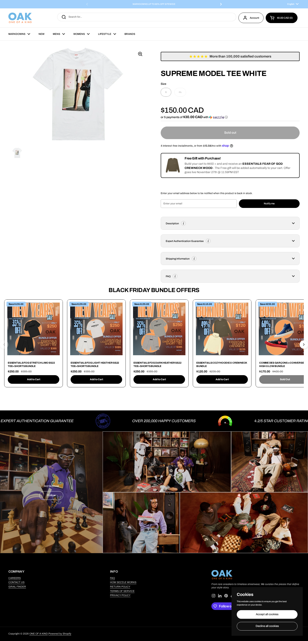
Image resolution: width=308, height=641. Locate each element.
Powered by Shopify (59, 633)
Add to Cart (33, 379)
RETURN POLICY (120, 586)
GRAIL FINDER (17, 586)
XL (180, 92)
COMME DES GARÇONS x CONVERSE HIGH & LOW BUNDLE (281, 364)
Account (254, 17)
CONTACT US (16, 582)
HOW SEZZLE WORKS (123, 582)
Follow (51, 495)
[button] (282, 18)
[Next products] (304, 344)
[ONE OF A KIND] (20, 18)
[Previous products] (4, 344)
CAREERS (14, 578)
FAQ (112, 578)
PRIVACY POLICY (120, 595)
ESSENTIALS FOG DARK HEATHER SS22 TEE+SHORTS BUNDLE (157, 364)
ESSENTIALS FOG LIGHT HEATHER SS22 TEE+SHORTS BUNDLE (95, 364)
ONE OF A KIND (38, 633)
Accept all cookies (267, 614)
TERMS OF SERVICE (122, 591)
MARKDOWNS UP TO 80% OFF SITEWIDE (154, 4)
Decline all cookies (267, 626)
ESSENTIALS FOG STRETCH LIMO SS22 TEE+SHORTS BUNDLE (31, 364)
